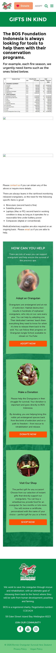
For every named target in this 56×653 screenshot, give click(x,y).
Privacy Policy (20, 649)
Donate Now (28, 434)
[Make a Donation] (28, 374)
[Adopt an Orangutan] (28, 280)
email (27, 229)
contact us (15, 185)
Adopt (38, 6)
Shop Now (28, 522)
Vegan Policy (36, 649)
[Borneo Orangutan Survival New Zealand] (8, 6)
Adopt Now (28, 343)
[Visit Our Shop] (28, 465)
